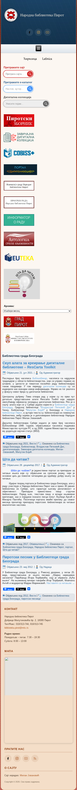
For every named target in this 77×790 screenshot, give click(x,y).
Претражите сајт (14, 67)
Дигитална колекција (17, 97)
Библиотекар (39, 378)
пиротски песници (30, 598)
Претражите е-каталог (18, 82)
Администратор (51, 372)
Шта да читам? (16, 459)
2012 (25, 595)
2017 (25, 544)
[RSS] (34, 758)
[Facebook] (29, 32)
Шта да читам (20, 470)
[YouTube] (47, 32)
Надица (48, 567)
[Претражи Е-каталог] (30, 89)
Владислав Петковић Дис (56, 407)
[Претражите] (46, 104)
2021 (25, 443)
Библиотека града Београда (18, 547)
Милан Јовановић (29, 775)
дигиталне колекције (54, 386)
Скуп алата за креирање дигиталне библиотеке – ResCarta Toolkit (34, 365)
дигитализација (11, 449)
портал (69, 547)
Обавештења (37, 544)
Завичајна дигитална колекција (37, 449)
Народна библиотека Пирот (42, 14)
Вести (33, 443)
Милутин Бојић (35, 410)
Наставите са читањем (60, 583)
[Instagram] (38, 32)
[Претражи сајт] (30, 74)
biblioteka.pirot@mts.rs (16, 627)
